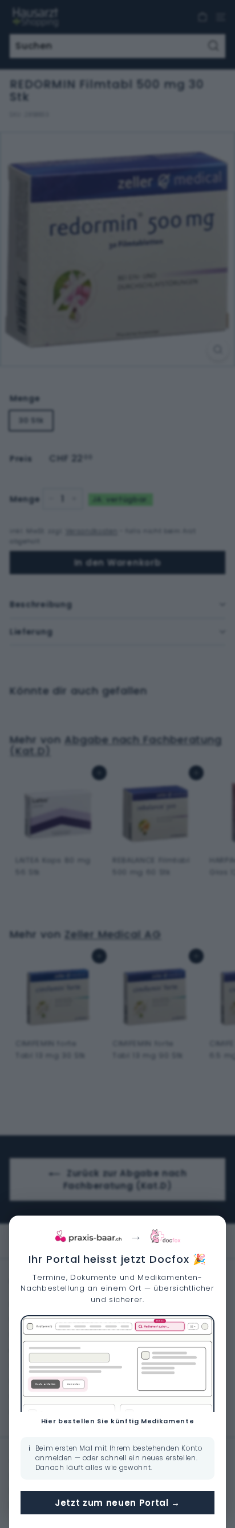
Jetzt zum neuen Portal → (117, 1503)
